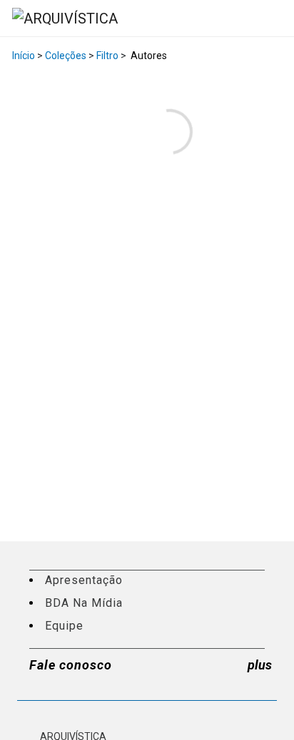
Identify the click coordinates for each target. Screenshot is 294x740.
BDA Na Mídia (84, 603)
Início (23, 55)
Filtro (107, 55)
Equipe (64, 625)
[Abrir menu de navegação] (268, 18)
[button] (278, 18)
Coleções (65, 55)
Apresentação (84, 580)
